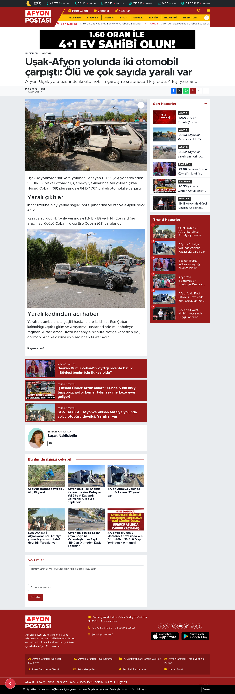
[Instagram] (174, 626)
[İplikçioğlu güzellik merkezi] (117, 39)
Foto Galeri (80, 10)
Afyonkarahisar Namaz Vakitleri (142, 659)
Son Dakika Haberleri (135, 669)
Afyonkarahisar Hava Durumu (95, 659)
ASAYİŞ (109, 17)
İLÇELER (122, 682)
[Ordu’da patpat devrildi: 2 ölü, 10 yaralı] (46, 475)
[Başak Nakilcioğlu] (36, 438)
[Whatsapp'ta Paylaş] (186, 91)
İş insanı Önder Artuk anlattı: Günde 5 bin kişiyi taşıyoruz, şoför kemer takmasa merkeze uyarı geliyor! (192, 189)
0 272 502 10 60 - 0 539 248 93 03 (113, 628)
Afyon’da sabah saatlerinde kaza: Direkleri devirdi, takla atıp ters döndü (190, 155)
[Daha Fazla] (193, 91)
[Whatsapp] (193, 626)
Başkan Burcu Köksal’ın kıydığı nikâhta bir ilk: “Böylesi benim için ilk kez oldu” (192, 172)
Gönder (35, 597)
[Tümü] (205, 103)
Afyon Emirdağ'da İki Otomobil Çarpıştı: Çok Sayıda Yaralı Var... (190, 120)
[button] (206, 17)
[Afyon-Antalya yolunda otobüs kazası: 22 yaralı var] (126, 475)
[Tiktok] (186, 626)
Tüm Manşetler (86, 669)
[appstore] (164, 636)
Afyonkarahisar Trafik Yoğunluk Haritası (184, 661)
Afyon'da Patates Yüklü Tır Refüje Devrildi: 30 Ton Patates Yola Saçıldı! (191, 138)
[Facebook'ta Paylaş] (173, 91)
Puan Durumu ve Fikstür (46, 669)
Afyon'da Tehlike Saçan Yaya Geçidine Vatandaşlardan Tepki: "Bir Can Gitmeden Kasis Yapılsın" (84, 540)
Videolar (103, 10)
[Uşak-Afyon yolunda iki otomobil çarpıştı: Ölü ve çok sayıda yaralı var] (86, 134)
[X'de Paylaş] (179, 91)
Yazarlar (124, 10)
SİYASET (92, 17)
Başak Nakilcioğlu (62, 435)
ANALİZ (30, 682)
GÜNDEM (75, 17)
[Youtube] (180, 626)
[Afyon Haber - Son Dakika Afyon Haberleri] (38, 16)
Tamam (206, 689)
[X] (167, 626)
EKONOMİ (170, 17)
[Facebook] (161, 626)
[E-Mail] (50, 443)
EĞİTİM (153, 17)
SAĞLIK (138, 17)
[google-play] (195, 636)
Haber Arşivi (176, 669)
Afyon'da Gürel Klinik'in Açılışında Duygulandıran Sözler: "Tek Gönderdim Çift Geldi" (192, 206)
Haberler (31, 53)
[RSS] (199, 626)
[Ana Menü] (207, 10)
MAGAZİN (184, 164)
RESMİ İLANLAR (193, 17)
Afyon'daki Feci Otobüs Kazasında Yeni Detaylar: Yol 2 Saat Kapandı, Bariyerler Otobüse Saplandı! (85, 496)
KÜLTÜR (110, 682)
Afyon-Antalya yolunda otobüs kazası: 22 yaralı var (124, 492)
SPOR (123, 17)
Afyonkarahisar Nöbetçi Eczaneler (44, 661)
